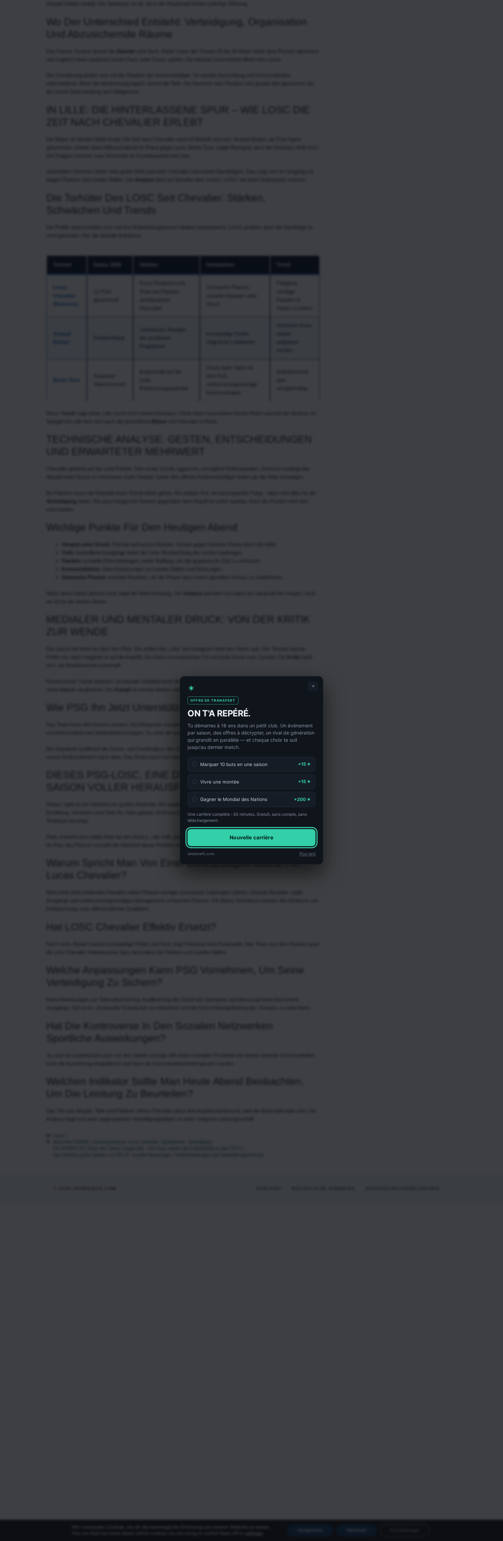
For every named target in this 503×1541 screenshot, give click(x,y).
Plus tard (307, 853)
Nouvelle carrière (251, 837)
